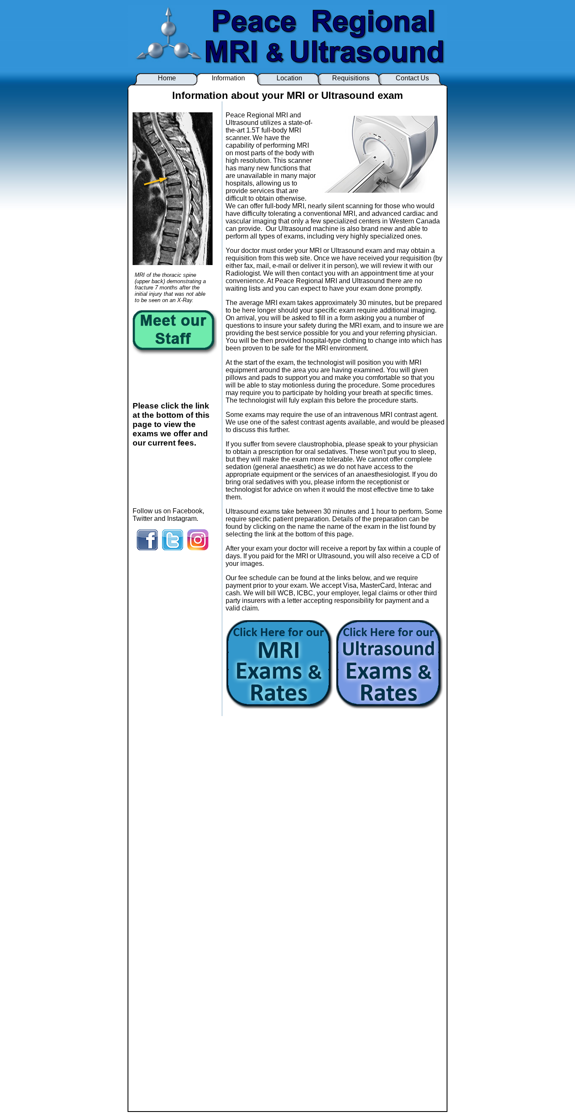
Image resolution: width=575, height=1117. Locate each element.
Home (167, 78)
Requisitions (351, 78)
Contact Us (412, 78)
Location (289, 78)
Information (228, 78)
